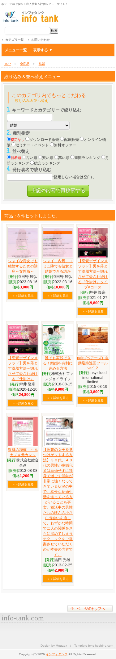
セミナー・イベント (32, 145)
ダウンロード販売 (44, 139)
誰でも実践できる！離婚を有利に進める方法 (58, 363)
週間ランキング (87, 158)
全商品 (24, 63)
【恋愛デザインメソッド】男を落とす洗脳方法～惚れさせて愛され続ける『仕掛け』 (23, 368)
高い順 (63, 158)
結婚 (42, 63)
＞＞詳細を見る (23, 295)
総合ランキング (47, 163)
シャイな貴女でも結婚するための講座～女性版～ (23, 266)
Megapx (61, 645)
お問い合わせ (40, 39)
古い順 (31, 158)
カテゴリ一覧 (14, 39)
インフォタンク (56, 654)
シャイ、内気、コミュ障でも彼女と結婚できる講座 (58, 266)
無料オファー (65, 145)
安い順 (47, 158)
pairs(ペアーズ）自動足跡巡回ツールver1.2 (93, 363)
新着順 (16, 158)
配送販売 (71, 139)
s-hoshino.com (102, 645)
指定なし (17, 139)
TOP (7, 63)
